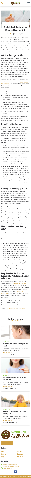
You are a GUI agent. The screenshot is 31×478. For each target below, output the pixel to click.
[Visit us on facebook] (15, 471)
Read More (6, 352)
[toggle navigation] (28, 3)
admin (11, 34)
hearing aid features (11, 308)
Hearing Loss (6, 409)
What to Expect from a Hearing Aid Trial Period (15, 344)
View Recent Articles (15, 320)
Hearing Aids (15, 25)
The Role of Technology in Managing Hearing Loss (14, 412)
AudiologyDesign (13, 476)
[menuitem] (7, 451)
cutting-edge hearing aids (20, 283)
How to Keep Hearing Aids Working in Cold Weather (14, 378)
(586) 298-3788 (7, 468)
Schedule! (7, 443)
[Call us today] (2, 3)
